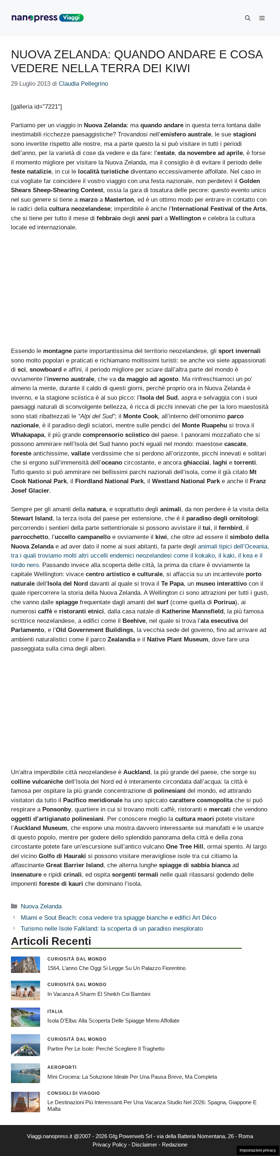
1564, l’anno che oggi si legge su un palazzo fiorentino (116, 968)
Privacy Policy (110, 1144)
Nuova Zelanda (41, 906)
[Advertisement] (140, 292)
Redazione (174, 1144)
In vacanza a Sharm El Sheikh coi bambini (98, 994)
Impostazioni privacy (258, 1150)
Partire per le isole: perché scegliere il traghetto (105, 1049)
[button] (248, 18)
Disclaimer (144, 1144)
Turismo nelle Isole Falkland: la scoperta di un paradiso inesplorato (112, 928)
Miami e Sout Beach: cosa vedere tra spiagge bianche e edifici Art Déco (118, 917)
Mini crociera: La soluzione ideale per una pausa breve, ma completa (132, 1077)
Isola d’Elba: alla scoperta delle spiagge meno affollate (113, 1020)
